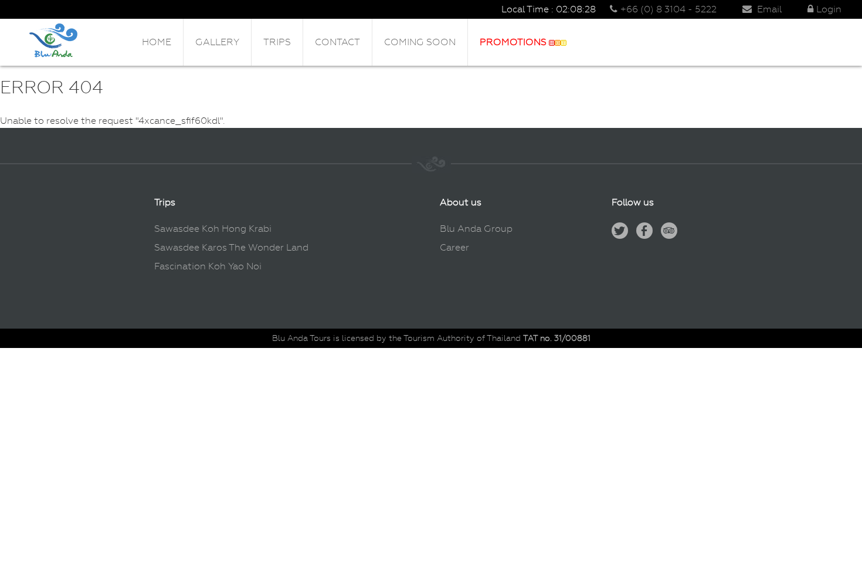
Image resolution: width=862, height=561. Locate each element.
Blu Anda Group (476, 228)
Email (768, 9)
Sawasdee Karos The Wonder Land (231, 247)
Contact (337, 42)
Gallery (217, 42)
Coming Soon (420, 42)
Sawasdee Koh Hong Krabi (213, 228)
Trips (277, 42)
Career (454, 247)
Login (828, 9)
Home (156, 42)
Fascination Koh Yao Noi (208, 266)
